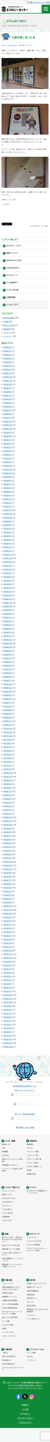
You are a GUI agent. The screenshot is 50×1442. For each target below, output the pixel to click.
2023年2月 (7, 503)
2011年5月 (7, 1021)
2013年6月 (7, 928)
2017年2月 (7, 765)
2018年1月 (7, 725)
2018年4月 (7, 714)
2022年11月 (8, 514)
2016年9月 (7, 784)
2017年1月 (7, 769)
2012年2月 (7, 988)
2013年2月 (7, 943)
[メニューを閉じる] (46, 9)
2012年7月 (7, 969)
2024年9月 (7, 432)
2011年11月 (8, 999)
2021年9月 (7, 566)
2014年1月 (7, 902)
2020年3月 (7, 629)
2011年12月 (8, 995)
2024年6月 (7, 444)
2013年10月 (8, 914)
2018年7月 (7, 703)
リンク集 (25, 1409)
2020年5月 (7, 621)
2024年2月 (7, 458)
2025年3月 (7, 410)
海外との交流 (8, 325)
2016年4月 (7, 803)
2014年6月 (7, 884)
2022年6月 (7, 532)
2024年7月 (7, 440)
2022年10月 (8, 518)
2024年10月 (8, 429)
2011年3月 (7, 1028)
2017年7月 (7, 747)
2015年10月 (8, 825)
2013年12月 (8, 906)
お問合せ (25, 1405)
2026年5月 (7, 359)
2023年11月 (8, 470)
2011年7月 (7, 1013)
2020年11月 (8, 603)
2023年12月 (8, 466)
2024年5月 (7, 447)
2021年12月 (8, 555)
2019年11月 (8, 643)
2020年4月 (7, 625)
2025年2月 (7, 414)
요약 (43, 2)
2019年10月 (8, 647)
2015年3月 (7, 851)
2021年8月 (7, 569)
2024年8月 (7, 436)
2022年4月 (7, 540)
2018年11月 (8, 688)
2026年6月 (7, 355)
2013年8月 (7, 921)
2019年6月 (7, 662)
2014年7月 (7, 880)
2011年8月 (7, 1010)
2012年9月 (7, 962)
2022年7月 (7, 529)
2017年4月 (7, 758)
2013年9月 (7, 917)
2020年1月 (7, 636)
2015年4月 (7, 847)
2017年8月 (7, 743)
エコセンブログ (12, 45)
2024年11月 (8, 425)
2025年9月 (7, 388)
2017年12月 (8, 729)
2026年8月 (7, 347)
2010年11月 (8, 1043)
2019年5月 (7, 666)
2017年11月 (8, 732)
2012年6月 (7, 973)
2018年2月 (7, 721)
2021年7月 (7, 573)
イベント (6, 333)
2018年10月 (8, 691)
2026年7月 (7, 351)
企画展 (6, 322)
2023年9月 (7, 477)
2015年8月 (7, 832)
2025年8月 (7, 392)
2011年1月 (7, 1036)
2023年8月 (7, 481)
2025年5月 (7, 403)
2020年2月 (7, 632)
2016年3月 (7, 806)
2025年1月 (7, 418)
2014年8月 (7, 877)
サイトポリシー (25, 1414)
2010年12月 (8, 1039)
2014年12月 (8, 862)
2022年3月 (7, 544)
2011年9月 (7, 1006)
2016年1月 (7, 814)
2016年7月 (7, 791)
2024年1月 (7, 462)
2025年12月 (8, 377)
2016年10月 (8, 780)
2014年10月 (8, 869)
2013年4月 (7, 936)
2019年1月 (7, 680)
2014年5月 (7, 888)
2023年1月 (7, 506)
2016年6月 (7, 795)
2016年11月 (8, 777)
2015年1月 (7, 858)
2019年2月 (7, 677)
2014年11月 (8, 865)
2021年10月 (8, 562)
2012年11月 (8, 954)
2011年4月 (7, 1025)
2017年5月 (7, 754)
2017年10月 (8, 736)
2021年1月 (7, 595)
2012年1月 (7, 991)
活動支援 (6, 329)
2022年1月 (7, 551)
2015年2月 (7, 854)
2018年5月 (7, 710)
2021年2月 (7, 592)
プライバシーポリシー (25, 1418)
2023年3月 (7, 499)
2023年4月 (7, 495)
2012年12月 (8, 950)
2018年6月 (7, 706)
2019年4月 (7, 669)
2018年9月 (7, 695)
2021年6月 (7, 577)
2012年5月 (7, 976)
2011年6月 (7, 1017)
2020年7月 (7, 618)
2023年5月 (7, 492)
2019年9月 (7, 651)
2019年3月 (7, 673)
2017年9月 (7, 740)
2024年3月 (7, 455)
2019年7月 (7, 658)
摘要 (48, 2)
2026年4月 (7, 362)
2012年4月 (7, 980)
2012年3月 (7, 984)
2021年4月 (7, 584)
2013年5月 (7, 932)
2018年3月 (7, 717)
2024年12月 (8, 421)
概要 (31, 2)
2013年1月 (7, 947)
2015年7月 (7, 836)
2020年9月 (7, 610)
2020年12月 (8, 599)
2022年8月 (7, 525)
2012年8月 (7, 965)
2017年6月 (7, 751)
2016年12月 (8, 773)
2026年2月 (7, 370)
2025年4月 (7, 407)
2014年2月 (7, 899)
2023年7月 (7, 484)
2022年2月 (7, 547)
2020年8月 (7, 614)
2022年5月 (7, 536)
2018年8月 (7, 699)
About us (37, 2)
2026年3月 (7, 366)
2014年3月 (7, 895)
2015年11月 (8, 821)
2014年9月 (7, 873)
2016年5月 (7, 799)
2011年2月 (7, 1032)
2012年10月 (8, 958)
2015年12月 (8, 817)
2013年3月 (7, 939)
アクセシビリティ (25, 1422)
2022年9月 (7, 521)
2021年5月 (7, 580)
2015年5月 (7, 843)
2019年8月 (7, 655)
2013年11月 (8, 910)
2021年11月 (8, 558)
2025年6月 (7, 399)
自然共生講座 (8, 318)
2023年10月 (8, 473)
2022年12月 (8, 510)
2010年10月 (8, 1047)
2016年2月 (7, 810)
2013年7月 (7, 925)
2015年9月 (7, 828)
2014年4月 (7, 891)
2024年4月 (7, 451)
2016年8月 (7, 788)
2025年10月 (8, 384)
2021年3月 (7, 588)
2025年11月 (8, 381)
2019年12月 (8, 640)
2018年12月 (8, 684)
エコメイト (7, 336)
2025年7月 (7, 396)
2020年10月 (8, 606)
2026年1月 (7, 373)
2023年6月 (7, 488)
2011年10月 (8, 1002)
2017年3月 (7, 762)
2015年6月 (7, 840)
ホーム (4, 45)
